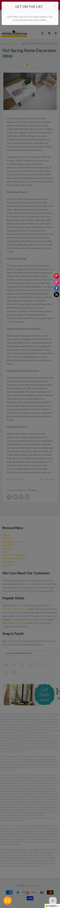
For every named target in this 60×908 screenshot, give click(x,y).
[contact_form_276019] (7, 900)
